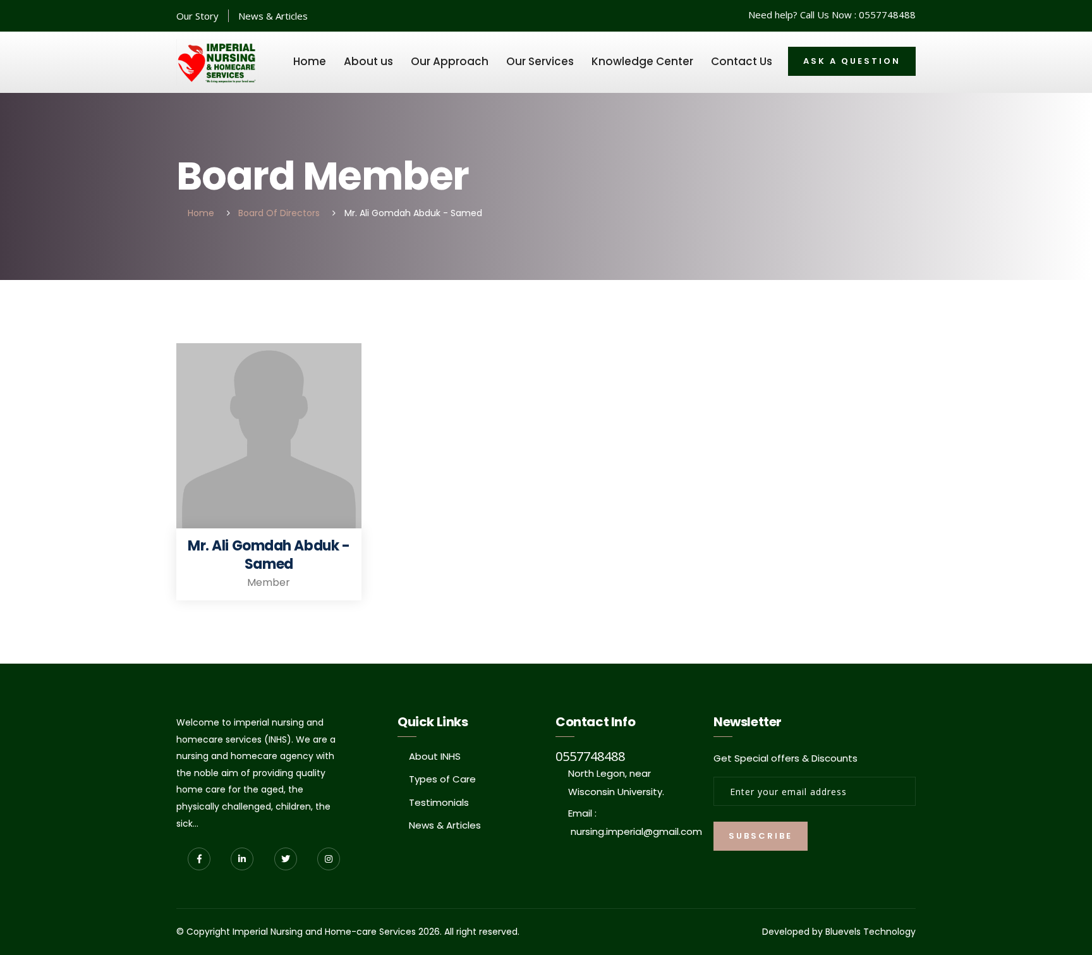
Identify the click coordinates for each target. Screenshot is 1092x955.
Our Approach (449, 61)
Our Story (197, 15)
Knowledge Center (642, 61)
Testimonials (439, 802)
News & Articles (273, 15)
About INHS (435, 756)
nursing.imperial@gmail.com (636, 831)
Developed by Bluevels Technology (839, 931)
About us (368, 61)
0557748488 (887, 14)
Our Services (540, 61)
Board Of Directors (279, 213)
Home (309, 61)
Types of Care (442, 779)
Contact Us (741, 61)
